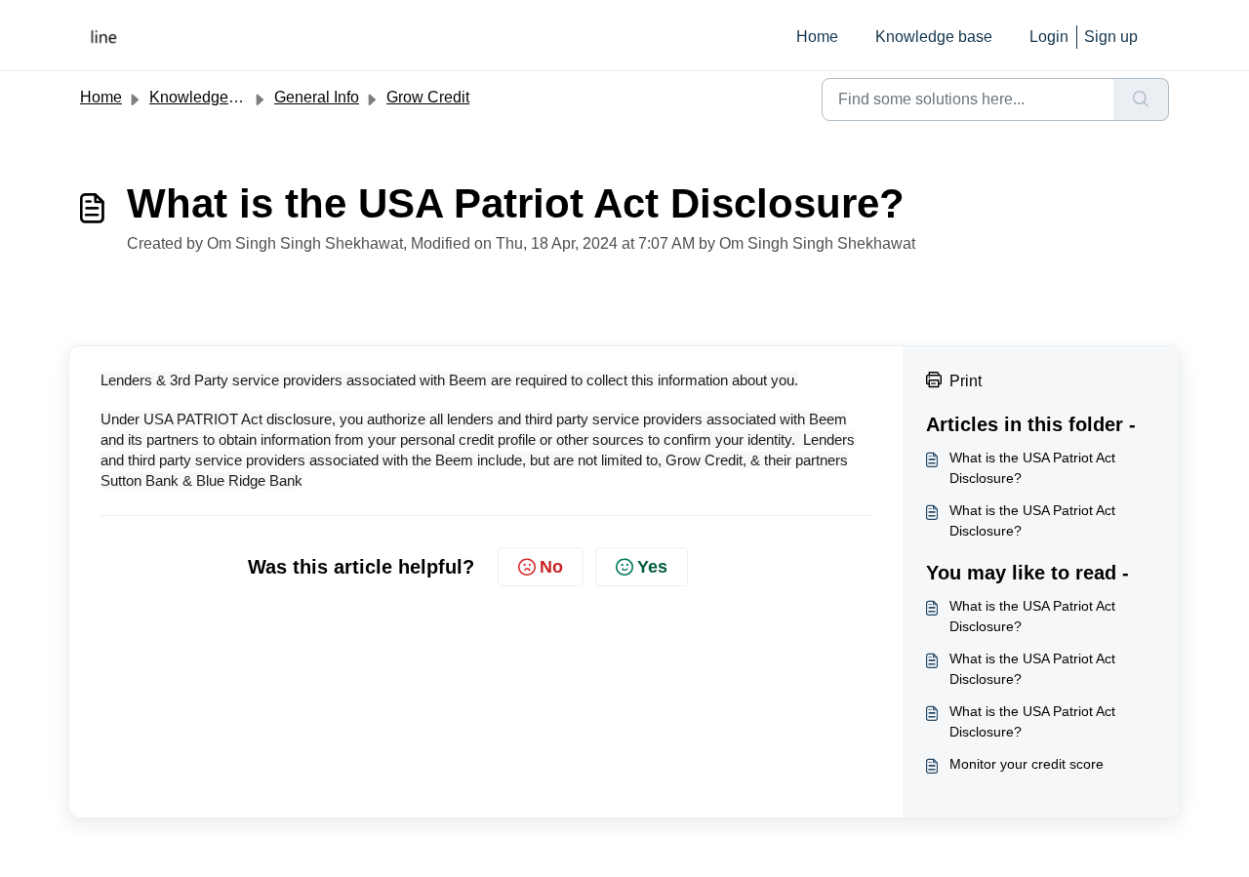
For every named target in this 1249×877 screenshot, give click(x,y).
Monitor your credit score (1026, 764)
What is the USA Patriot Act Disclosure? (1032, 468)
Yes (652, 567)
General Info (316, 97)
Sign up (1111, 36)
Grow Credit (427, 97)
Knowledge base (933, 36)
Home (817, 36)
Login (1048, 36)
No (551, 567)
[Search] (1141, 99)
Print (965, 381)
